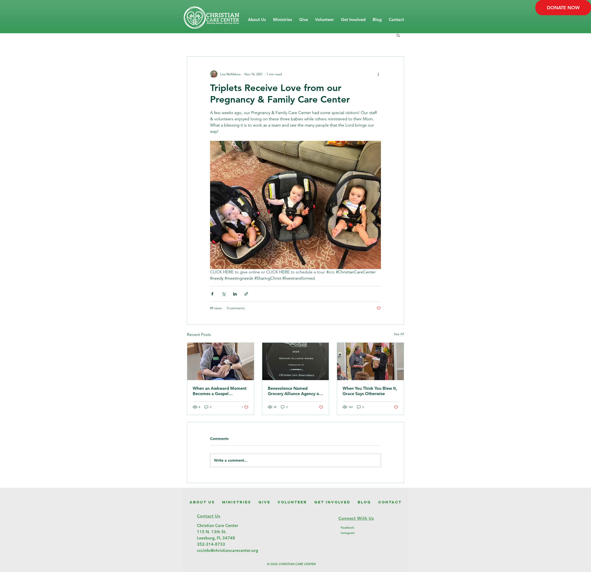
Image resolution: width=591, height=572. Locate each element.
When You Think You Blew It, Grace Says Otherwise (370, 391)
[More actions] (378, 74)
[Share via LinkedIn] (235, 294)
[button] (256, 19)
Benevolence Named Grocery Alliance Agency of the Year (294, 391)
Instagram (348, 533)
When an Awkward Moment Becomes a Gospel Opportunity (220, 391)
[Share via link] (246, 294)
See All (399, 334)
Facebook (347, 527)
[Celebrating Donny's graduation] (370, 361)
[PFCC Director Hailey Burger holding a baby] (220, 361)
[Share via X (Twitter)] (223, 294)
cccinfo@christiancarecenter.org (227, 550)
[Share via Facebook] (212, 294)
